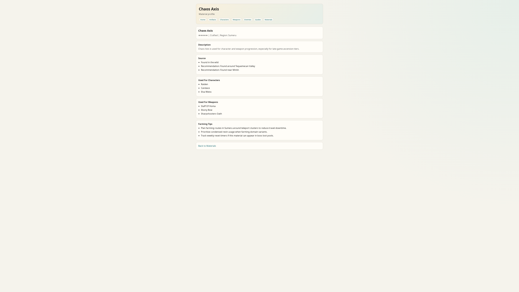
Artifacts (212, 19)
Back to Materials (207, 145)
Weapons (236, 19)
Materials (268, 19)
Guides (258, 19)
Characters (224, 19)
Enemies (247, 19)
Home (202, 19)
